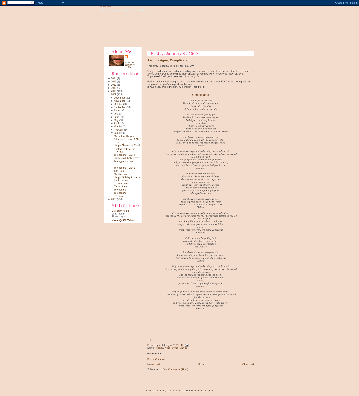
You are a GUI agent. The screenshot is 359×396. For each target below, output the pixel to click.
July (116, 113)
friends (159, 348)
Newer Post (153, 364)
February (118, 130)
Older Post (248, 364)
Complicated (200, 94)
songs (175, 348)
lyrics (168, 348)
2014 (113, 78)
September (120, 107)
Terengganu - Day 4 (124, 155)
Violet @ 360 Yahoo (123, 220)
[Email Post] (186, 345)
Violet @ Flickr (120, 211)
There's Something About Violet (105, 6)
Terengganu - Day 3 (124, 161)
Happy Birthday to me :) (127, 177)
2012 (113, 85)
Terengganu (120, 193)
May (116, 120)
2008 (113, 199)
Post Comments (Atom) (175, 369)
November (119, 101)
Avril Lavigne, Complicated (122, 182)
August (118, 110)
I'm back (118, 196)
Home (201, 364)
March (117, 126)
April (116, 123)
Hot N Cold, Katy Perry (126, 158)
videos (183, 348)
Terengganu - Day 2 (124, 168)
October (118, 104)
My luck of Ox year (124, 136)
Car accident (121, 186)
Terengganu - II (122, 189)
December (119, 97)
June (116, 117)
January (118, 133)
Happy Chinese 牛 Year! (127, 145)
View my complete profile (130, 65)
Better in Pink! (205, 390)
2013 (113, 81)
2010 (113, 91)
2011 (113, 88)
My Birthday (120, 174)
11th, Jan (119, 171)
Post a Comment (156, 359)
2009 (113, 94)
